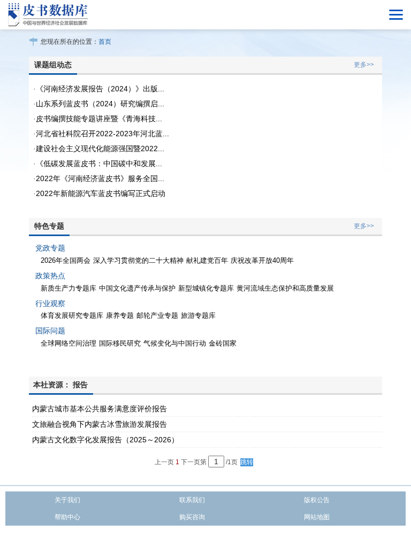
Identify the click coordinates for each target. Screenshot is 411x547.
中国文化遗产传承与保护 (137, 288)
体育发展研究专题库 (72, 315)
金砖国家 (223, 343)
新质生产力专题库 (68, 288)
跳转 (246, 462)
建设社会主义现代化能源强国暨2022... (100, 148)
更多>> (364, 64)
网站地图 (317, 517)
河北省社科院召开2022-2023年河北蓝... (102, 133)
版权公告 (317, 500)
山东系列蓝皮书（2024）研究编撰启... (100, 103)
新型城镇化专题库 (206, 288)
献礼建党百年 (207, 260)
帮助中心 (67, 517)
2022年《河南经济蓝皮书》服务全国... (100, 178)
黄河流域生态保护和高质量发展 (285, 288)
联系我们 (192, 500)
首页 (104, 41)
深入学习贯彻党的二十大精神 (138, 260)
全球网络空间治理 (68, 343)
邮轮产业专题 (157, 315)
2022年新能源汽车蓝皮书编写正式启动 (100, 193)
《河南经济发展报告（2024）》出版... (100, 88)
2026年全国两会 (65, 260)
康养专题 (120, 315)
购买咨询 (192, 517)
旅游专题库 (198, 315)
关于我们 (67, 500)
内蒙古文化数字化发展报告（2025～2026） (105, 439)
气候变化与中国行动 (174, 343)
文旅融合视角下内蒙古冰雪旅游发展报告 (99, 424)
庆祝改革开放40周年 (262, 260)
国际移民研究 (120, 343)
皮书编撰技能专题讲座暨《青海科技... (99, 118)
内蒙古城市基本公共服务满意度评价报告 (99, 408)
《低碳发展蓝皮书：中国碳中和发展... (99, 163)
